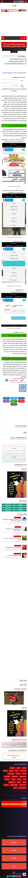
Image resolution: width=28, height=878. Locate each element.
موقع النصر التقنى (6, 874)
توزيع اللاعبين (20, 508)
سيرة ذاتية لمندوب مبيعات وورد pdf (13, 547)
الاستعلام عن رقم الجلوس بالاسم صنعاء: (16, 61)
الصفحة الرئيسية (21, 49)
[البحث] (2, 1)
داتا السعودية (14, 842)
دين (24, 779)
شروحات (6, 779)
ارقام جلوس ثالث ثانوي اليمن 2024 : (17, 59)
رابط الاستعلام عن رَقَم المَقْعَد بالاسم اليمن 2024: (14, 63)
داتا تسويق (20, 504)
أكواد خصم (23, 771)
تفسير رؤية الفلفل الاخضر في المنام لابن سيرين (12, 538)
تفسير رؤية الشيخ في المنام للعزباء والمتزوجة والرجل (13, 529)
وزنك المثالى (7, 506)
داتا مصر (14, 866)
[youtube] (23, 1)
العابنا (23, 773)
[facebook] (17, 1)
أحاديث (23, 768)
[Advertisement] (14, 25)
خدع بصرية (7, 776)
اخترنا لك (11, 768)
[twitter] (21, 1)
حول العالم (14, 776)
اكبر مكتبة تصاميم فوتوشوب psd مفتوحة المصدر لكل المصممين (12, 520)
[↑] (14, 872)
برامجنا (17, 773)
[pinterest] (16, 876)
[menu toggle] (26, 1)
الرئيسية (22, 38)
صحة (24, 782)
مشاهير (5, 785)
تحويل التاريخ (20, 510)
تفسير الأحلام (10, 773)
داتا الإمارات (14, 850)
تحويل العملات (7, 510)
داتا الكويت (14, 858)
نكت (14, 788)
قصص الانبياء (22, 785)
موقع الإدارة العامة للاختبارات (16, 339)
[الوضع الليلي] (24, 874)
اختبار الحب (20, 506)
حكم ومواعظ (22, 776)
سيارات (12, 779)
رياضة (19, 779)
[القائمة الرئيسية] (3, 38)
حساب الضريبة (7, 508)
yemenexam (7, 142)
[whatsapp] (19, 1)
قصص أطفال (11, 782)
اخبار (15, 49)
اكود (16, 771)
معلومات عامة (22, 788)
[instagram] (15, 1)
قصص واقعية (13, 785)
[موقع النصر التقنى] (14, 6)
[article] (14, 412)
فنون (18, 782)
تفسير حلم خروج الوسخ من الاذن (14, 555)
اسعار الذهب (7, 504)
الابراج (11, 771)
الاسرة (5, 771)
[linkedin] (18, 876)
